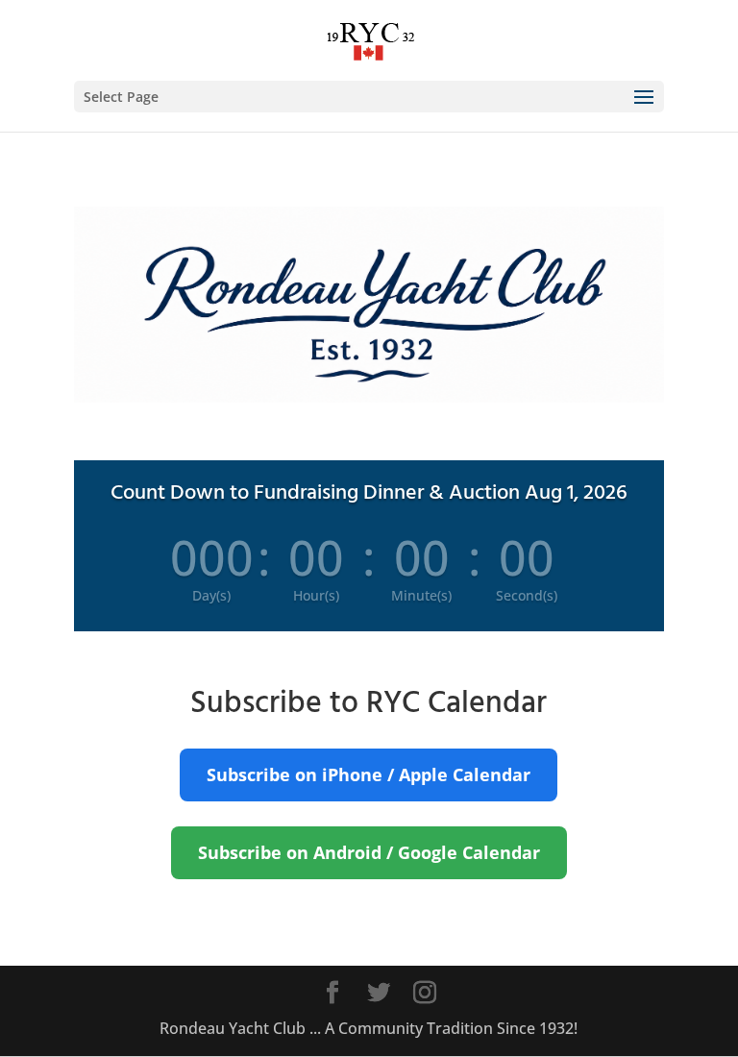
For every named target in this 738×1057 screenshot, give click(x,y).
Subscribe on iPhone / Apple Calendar (368, 774)
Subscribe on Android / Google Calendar (369, 852)
